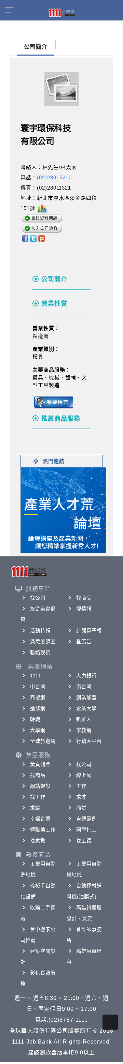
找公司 (37, 598)
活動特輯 (40, 630)
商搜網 (37, 697)
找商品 (84, 598)
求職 (35, 808)
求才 (81, 797)
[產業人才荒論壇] (63, 509)
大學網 (37, 730)
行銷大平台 (89, 741)
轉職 (35, 719)
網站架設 (40, 786)
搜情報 (84, 609)
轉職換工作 (43, 830)
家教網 (84, 730)
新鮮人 (84, 719)
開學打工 (86, 830)
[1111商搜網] (61, 12)
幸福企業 (40, 819)
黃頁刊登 (40, 764)
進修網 (37, 708)
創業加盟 (86, 697)
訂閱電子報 (89, 630)
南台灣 (84, 686)
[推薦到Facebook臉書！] (24, 238)
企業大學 (86, 708)
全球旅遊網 (43, 741)
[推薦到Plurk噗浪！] (42, 238)
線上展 (84, 775)
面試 (81, 808)
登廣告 (84, 641)
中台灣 (37, 686)
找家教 (37, 840)
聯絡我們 (40, 652)
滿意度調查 (43, 641)
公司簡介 (35, 47)
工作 (81, 786)
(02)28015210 (54, 177)
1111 (35, 675)
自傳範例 (86, 819)
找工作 (37, 797)
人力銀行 (86, 675)
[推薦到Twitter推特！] (33, 238)
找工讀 (84, 840)
